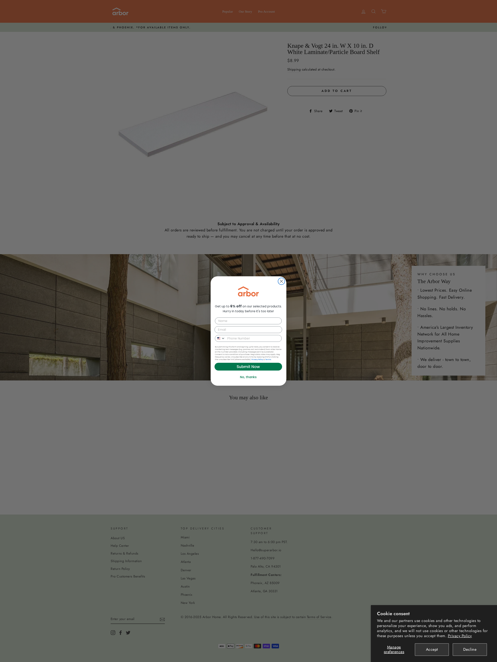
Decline (470, 649)
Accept (432, 649)
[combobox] (220, 338)
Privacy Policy (460, 636)
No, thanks (248, 377)
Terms (268, 359)
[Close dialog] (281, 281)
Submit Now (248, 366)
